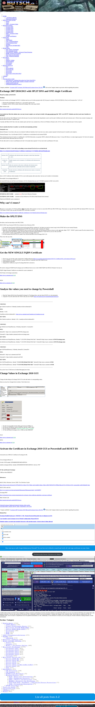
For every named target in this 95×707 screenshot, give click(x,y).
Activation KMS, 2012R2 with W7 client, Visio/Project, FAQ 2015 (16, 506)
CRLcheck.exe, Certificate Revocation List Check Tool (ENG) (20, 80)
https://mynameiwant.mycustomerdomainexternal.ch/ (46, 296)
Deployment (6, 37)
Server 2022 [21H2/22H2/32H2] (13, 73)
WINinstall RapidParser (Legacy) (14, 84)
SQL (7, 67)
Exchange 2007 (9, 27)
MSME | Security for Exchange (13, 53)
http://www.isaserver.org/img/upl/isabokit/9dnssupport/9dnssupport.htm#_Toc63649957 (20, 490)
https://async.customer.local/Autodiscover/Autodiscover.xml (30, 314)
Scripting (8, 44)
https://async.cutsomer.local (8, 275)
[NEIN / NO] (77, 706)
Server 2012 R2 (9, 69)
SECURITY (6, 57)
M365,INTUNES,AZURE (9, 20)
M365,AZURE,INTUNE (12, 641)
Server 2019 (9, 72)
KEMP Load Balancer (11, 36)
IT (3, 77)
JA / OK (58, 706)
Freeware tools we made (8, 79)
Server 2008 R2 (9, 68)
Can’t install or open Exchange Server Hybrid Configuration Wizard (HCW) (19, 518)
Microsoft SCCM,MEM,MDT (13, 45)
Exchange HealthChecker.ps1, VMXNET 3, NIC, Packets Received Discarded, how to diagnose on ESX (26, 515)
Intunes (7, 21)
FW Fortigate (9, 63)
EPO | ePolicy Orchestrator (12, 49)
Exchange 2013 (9, 29)
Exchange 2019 (9, 32)
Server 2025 (11, 666)
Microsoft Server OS (8, 65)
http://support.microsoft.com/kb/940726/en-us (10, 109)
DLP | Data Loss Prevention (12, 55)
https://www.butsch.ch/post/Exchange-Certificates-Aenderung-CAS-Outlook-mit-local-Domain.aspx (25, 151)
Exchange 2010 (9, 28)
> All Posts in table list (11, 17)
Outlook (8, 35)
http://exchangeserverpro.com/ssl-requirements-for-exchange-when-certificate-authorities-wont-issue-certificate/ (26, 495)
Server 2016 (9, 71)
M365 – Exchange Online (12, 24)
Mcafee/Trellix (6, 48)
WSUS (7, 59)
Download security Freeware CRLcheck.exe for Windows (47, 554)
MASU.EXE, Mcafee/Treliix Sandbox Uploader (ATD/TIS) (20, 81)
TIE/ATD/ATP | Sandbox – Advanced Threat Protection (19, 52)
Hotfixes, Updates (10, 60)
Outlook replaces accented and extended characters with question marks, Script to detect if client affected (26, 521)
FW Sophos (9, 64)
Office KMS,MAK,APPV (16, 629)
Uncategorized (9, 688)
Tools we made (9, 687)
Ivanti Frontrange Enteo (11, 43)
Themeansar (16, 702)
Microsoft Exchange (7, 25)
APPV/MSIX (9, 40)
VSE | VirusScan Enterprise (12, 56)
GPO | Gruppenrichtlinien (12, 41)
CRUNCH (9, 638)
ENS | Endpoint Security (12, 51)
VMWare (5, 76)
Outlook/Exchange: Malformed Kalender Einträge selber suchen (15, 505)
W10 (8, 632)
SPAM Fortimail (10, 61)
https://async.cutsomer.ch (7, 283)
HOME (5, 16)
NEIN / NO (63, 706)
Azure (7, 22)
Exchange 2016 (9, 31)
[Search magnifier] (2, 526)
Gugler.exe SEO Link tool (12, 83)
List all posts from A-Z (47, 696)
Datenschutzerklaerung (11, 18)
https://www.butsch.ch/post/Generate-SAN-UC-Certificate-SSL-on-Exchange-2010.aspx (54, 258)
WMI (7, 47)
